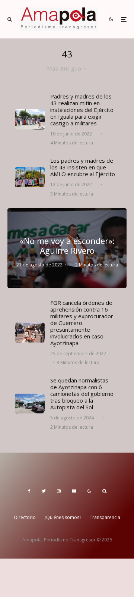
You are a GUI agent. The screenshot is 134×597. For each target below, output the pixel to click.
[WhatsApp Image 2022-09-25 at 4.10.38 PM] (30, 332)
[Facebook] (29, 491)
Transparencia (105, 517)
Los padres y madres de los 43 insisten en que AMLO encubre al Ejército (82, 167)
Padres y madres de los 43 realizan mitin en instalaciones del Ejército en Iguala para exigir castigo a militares (82, 109)
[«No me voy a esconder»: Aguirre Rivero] (67, 248)
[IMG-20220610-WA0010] (30, 119)
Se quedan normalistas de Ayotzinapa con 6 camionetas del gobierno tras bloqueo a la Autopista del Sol (82, 393)
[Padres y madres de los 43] (30, 177)
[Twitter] (43, 491)
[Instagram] (58, 491)
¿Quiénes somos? (62, 517)
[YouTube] (74, 491)
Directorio (25, 517)
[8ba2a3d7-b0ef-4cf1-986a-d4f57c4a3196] (30, 403)
